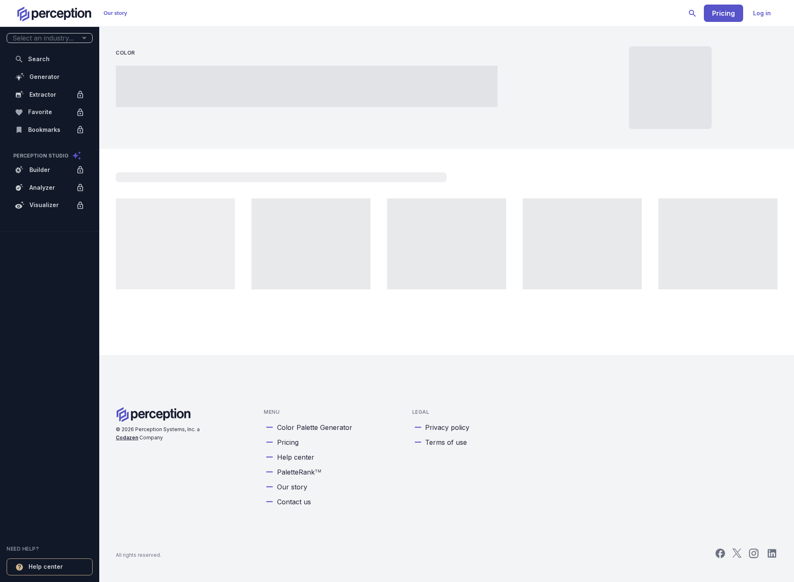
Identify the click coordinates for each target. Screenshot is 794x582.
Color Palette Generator (314, 427)
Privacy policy (447, 427)
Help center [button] (46, 566)
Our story (115, 13)
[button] (50, 38)
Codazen (127, 437)
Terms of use (446, 442)
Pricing (723, 13)
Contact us (294, 502)
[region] (49, 291)
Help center (295, 457)
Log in (762, 13)
